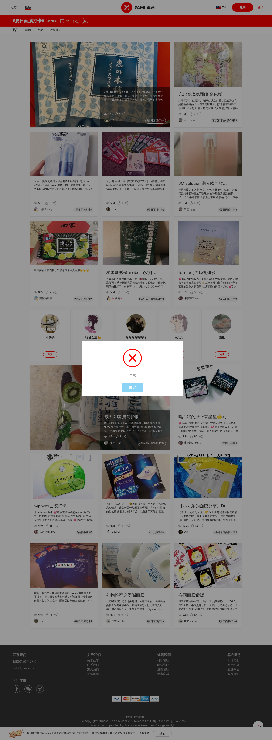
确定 (132, 387)
